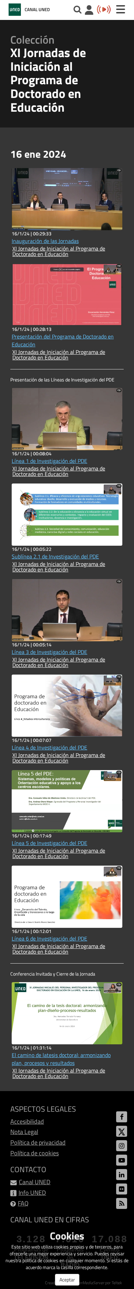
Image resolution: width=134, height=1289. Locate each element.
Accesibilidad (27, 1121)
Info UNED (32, 1192)
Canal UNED (35, 1182)
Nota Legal (24, 1131)
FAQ (23, 1203)
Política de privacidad (38, 1142)
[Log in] (89, 11)
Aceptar (67, 1279)
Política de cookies (34, 1153)
